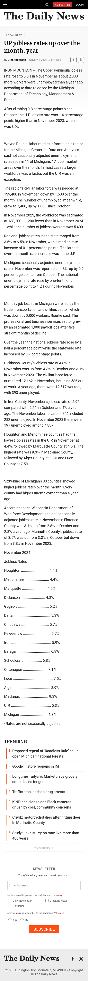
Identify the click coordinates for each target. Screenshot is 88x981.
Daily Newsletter (22, 900)
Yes (14, 919)
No (26, 919)
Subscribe (62, 4)
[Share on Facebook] (73, 59)
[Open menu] (5, 4)
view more (42, 847)
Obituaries (19, 905)
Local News (14, 35)
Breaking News (59, 900)
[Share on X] (81, 59)
